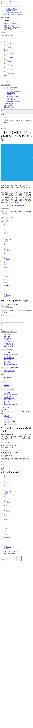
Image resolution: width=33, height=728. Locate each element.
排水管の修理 (11, 99)
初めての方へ (8, 334)
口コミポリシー (8, 422)
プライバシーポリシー (10, 421)
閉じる (2, 464)
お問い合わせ (8, 417)
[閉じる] (2, 468)
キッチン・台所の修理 (13, 91)
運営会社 (6, 416)
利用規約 (6, 419)
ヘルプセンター (8, 346)
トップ (6, 117)
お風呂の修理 (11, 93)
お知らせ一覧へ (5, 208)
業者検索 (6, 339)
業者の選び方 (8, 338)
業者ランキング (8, 336)
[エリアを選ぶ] (5, 221)
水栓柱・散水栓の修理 (13, 101)
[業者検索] (10, 29)
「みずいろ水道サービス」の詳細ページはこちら (16, 205)
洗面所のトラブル (12, 94)
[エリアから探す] (5, 85)
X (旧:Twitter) (7, 377)
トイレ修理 (10, 89)
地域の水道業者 (8, 103)
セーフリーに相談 (9, 341)
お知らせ (6, 119)
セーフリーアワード (9, 345)
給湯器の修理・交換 (13, 96)
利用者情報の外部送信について (13, 424)
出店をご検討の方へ (9, 371)
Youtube (6, 379)
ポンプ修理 (10, 98)
